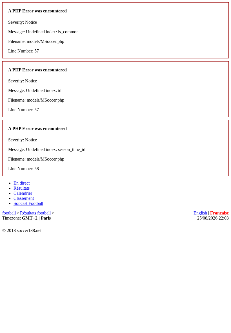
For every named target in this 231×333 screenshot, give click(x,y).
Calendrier (23, 193)
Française (219, 213)
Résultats (22, 188)
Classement (24, 198)
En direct (22, 183)
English (200, 213)
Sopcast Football (28, 203)
